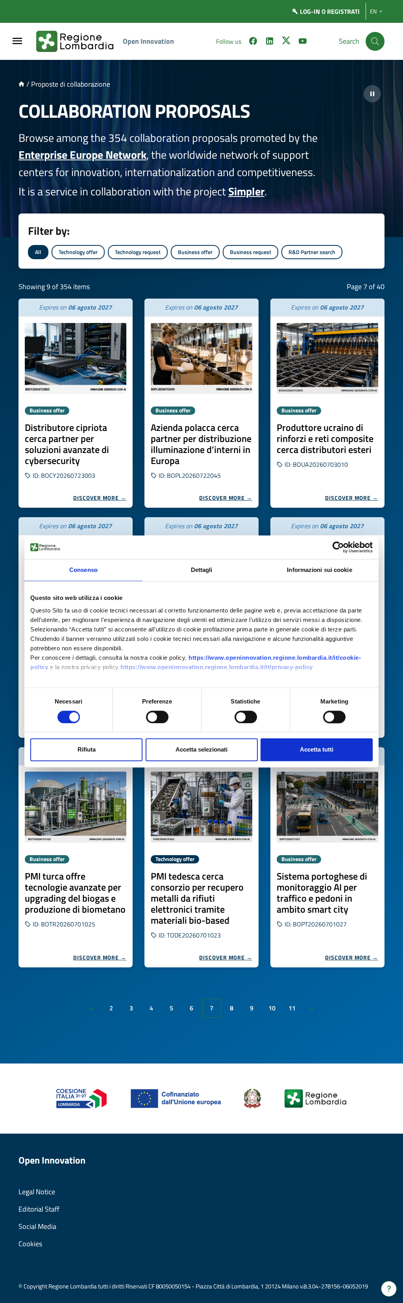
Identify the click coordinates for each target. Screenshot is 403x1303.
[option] (76, 403)
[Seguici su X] (286, 42)
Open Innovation (148, 41)
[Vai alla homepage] (21, 84)
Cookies (30, 1243)
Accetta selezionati (201, 749)
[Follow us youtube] (302, 42)
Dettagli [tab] (202, 569)
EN (373, 11)
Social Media (37, 1226)
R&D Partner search (311, 252)
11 (292, 1008)
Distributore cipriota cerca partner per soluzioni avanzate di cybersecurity (67, 444)
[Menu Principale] (17, 41)
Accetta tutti (316, 749)
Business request (250, 252)
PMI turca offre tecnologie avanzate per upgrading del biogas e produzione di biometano (75, 892)
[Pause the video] (372, 93)
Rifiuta (87, 749)
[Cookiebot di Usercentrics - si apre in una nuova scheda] (338, 547)
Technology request (138, 252)
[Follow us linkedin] (269, 42)
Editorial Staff (38, 1209)
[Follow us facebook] (253, 42)
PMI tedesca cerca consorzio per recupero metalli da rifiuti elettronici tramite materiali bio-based (197, 898)
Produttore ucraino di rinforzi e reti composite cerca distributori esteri (325, 438)
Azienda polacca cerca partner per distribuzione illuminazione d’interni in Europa (201, 444)
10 (271, 1008)
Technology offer (78, 252)
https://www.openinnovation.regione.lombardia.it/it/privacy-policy (216, 667)
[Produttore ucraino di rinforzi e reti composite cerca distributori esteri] (327, 358)
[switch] (157, 717)
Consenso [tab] (83, 569)
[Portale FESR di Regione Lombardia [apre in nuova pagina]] (81, 1098)
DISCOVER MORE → (99, 498)
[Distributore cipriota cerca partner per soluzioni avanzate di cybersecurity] (75, 358)
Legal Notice (36, 1191)
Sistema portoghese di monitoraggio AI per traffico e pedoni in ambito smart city (322, 892)
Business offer (195, 252)
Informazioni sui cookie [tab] (319, 569)
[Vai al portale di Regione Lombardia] (79, 41)
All (38, 252)
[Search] (375, 41)
